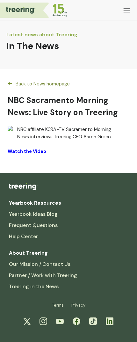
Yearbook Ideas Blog (33, 214)
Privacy (78, 305)
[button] (127, 10)
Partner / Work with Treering (43, 275)
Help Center (23, 236)
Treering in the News (34, 286)
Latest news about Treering (41, 34)
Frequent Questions (33, 225)
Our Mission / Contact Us (39, 264)
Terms (58, 305)
